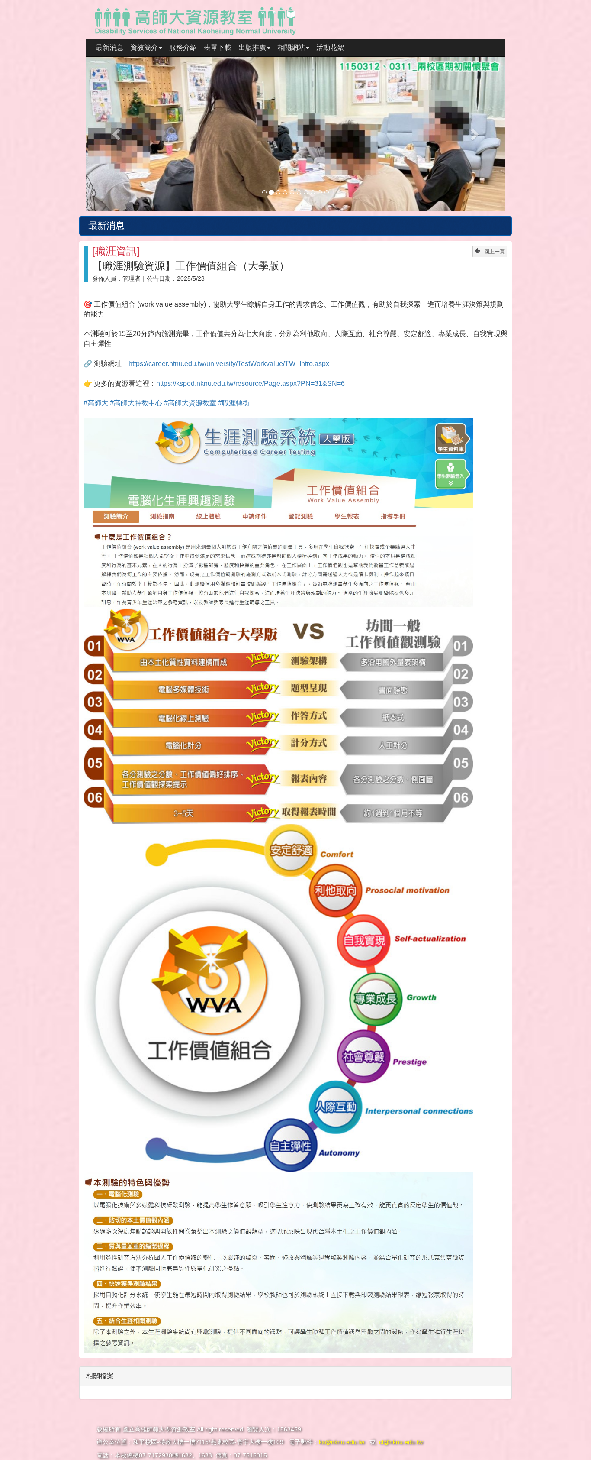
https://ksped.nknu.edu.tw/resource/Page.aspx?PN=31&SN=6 (250, 383)
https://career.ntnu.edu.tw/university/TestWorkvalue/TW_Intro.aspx (228, 363)
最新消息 (109, 47)
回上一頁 (494, 252)
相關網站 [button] (291, 47)
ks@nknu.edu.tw (342, 1441)
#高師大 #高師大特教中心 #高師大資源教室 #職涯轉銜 (167, 403)
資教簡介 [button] (144, 47)
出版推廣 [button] (252, 47)
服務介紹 (183, 47)
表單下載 (217, 47)
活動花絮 (330, 47)
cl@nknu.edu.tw (401, 1441)
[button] (117, 134)
